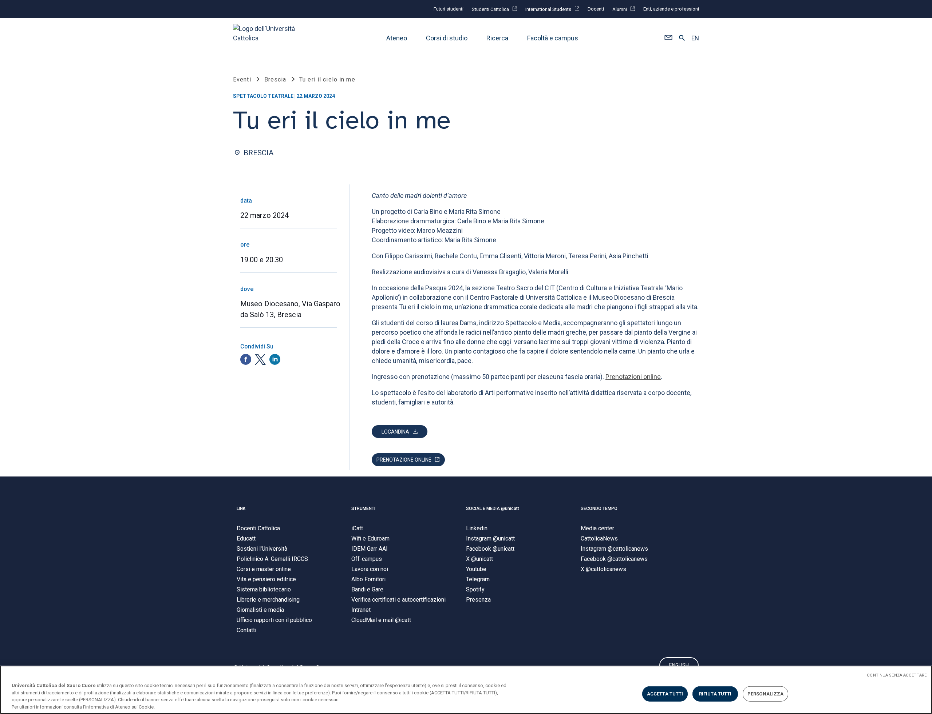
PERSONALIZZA (765, 694)
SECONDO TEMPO (599, 508)
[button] (668, 38)
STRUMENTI (363, 508)
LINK (241, 508)
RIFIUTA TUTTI (715, 694)
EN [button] (695, 38)
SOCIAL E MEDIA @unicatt (492, 508)
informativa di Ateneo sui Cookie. (120, 706)
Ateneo (396, 38)
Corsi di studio (446, 38)
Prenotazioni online (633, 376)
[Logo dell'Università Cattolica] (267, 38)
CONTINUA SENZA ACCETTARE (897, 675)
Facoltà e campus (552, 38)
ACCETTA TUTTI (665, 694)
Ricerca (497, 38)
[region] (466, 690)
